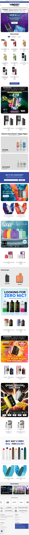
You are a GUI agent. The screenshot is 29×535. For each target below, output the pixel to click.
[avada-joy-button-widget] (2, 531)
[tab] (9, 36)
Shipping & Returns (3, 526)
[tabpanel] (14, 61)
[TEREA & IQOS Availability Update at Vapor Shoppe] (6, 490)
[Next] (27, 2)
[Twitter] (3, 533)
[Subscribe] (13, 519)
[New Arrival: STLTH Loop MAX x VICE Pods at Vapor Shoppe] (19, 490)
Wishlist (16, 518)
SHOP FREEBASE (5, 149)
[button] (27, 5)
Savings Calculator (17, 519)
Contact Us (16, 520)
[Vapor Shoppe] (14, 5)
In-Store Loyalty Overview (4, 527)
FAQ (1, 525)
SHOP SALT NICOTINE (6, 166)
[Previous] (2, 2)
